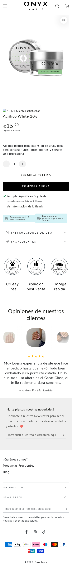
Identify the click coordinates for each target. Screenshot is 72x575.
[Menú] (5, 6)
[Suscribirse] (63, 435)
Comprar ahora (36, 186)
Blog (6, 471)
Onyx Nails (41, 561)
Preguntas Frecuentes (18, 465)
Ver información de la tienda (25, 206)
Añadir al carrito (36, 175)
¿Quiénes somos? (15, 459)
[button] (57, 6)
